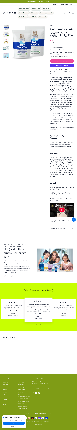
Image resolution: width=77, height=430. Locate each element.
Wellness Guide (21, 403)
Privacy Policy (21, 387)
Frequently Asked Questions (24, 401)
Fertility (46, 8)
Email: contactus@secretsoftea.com (24, 395)
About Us (42, 16)
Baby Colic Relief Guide (23, 406)
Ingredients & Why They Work (60, 221)
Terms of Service (21, 389)
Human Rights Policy (22, 408)
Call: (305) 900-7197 (23, 398)
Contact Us (20, 392)
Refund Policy (21, 384)
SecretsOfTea (9, 12)
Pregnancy (23, 12)
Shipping (52, 42)
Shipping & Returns (58, 228)
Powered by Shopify (38, 424)
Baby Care (36, 8)
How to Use (55, 225)
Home (51, 25)
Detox (50, 12)
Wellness (22, 16)
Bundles (33, 16)
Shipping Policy (21, 382)
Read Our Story (8, 276)
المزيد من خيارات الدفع (62, 69)
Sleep (42, 12)
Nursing (34, 12)
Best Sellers (24, 8)
